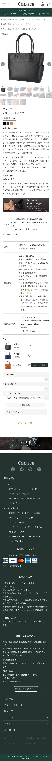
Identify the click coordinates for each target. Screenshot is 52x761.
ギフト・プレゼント (15, 705)
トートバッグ (42, 19)
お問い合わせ (31, 743)
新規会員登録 (29, 14)
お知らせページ (31, 290)
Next (49, 64)
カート (48, 4)
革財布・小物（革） (12, 508)
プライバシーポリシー (11, 743)
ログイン (45, 14)
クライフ (27, 24)
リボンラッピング (10, 384)
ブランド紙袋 (8, 374)
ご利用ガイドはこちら (24, 689)
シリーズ (19, 24)
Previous (3, 64)
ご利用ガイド (7, 738)
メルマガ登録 (11, 14)
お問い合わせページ (24, 663)
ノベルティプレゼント (12, 393)
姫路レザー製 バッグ (28, 29)
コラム (7, 723)
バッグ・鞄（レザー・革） (25, 19)
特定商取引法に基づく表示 (35, 738)
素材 (17, 29)
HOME (3, 19)
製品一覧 (11, 19)
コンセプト (10, 730)
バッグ (6, 484)
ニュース (9, 717)
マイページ (42, 4)
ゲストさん (29, 10)
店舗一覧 (9, 711)
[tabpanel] (26, 58)
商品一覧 (9, 699)
